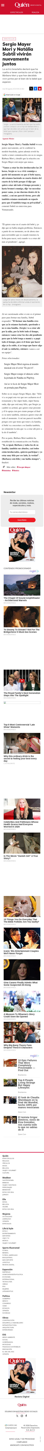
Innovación (7, 1349)
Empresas (6, 1272)
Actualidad (7, 1216)
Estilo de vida (8, 1209)
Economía (6, 1277)
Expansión (7, 1269)
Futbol (5, 1250)
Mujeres (6, 1214)
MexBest (6, 1177)
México (5, 1301)
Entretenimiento (9, 1233)
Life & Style (7, 1228)
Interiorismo (7, 1330)
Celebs (5, 1207)
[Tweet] (31, 88)
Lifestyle (6, 1262)
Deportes (6, 1236)
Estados (5, 1308)
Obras (5, 1284)
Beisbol (5, 1253)
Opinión (5, 1221)
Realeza (35, 12)
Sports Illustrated (10, 1247)
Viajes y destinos (9, 1185)
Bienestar (6, 1190)
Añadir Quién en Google (13, 95)
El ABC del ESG (8, 1352)
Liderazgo (6, 1219)
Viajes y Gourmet (9, 1170)
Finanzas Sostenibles (11, 1347)
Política (6, 1296)
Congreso (6, 1303)
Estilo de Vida (8, 1192)
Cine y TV (5, 1238)
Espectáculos (16, 12)
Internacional (8, 1279)
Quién (5, 1155)
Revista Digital (36, 5)
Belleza (5, 1168)
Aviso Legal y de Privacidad (22, 1439)
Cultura (5, 1173)
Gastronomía (8, 1180)
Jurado (5, 1194)
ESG (4, 1334)
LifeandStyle (7, 1291)
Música (5, 1240)
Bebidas (7, 470)
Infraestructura (9, 1325)
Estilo (5, 1231)
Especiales (6, 1224)
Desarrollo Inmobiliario (12, 1323)
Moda (4, 1166)
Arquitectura (8, 1327)
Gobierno (6, 1299)
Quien (17, 1416)
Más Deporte (7, 1260)
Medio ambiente (8, 1337)
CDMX (4, 1306)
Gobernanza (7, 1342)
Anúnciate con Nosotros (22, 1445)
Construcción (8, 1320)
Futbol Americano (10, 1255)
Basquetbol (7, 1257)
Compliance (22, 1442)
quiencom (28, 1415)
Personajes (7, 1187)
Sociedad (6, 1313)
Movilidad (6, 1344)
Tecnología (7, 1282)
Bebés (16, 470)
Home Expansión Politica (12, 1274)
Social (5, 1340)
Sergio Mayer (24, 467)
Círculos (6, 1163)
